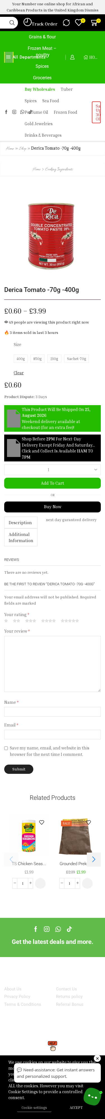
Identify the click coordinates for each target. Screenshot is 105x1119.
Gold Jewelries (39, 123)
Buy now (52, 506)
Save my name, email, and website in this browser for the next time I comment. (49, 751)
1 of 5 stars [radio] (6, 621)
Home (10, 149)
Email (11, 725)
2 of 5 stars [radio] (16, 621)
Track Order (44, 24)
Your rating (16, 614)
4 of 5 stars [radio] (48, 621)
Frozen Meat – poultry (42, 51)
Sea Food (50, 100)
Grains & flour (42, 37)
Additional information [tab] (21, 537)
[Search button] (12, 23)
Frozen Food (65, 112)
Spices (42, 66)
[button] (40, 883)
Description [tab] (20, 522)
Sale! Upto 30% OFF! (98, 112)
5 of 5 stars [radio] (70, 621)
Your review (17, 631)
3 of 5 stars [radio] (30, 621)
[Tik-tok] (69, 929)
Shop (22, 149)
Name (11, 702)
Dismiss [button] (92, 10)
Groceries (42, 77)
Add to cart (52, 483)
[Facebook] (6, 112)
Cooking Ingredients (59, 169)
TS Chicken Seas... (29, 863)
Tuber (67, 89)
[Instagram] (14, 112)
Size (17, 344)
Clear (19, 372)
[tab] (21, 522)
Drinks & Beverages (43, 135)
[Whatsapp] (58, 929)
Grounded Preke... (76, 863)
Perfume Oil (36, 112)
